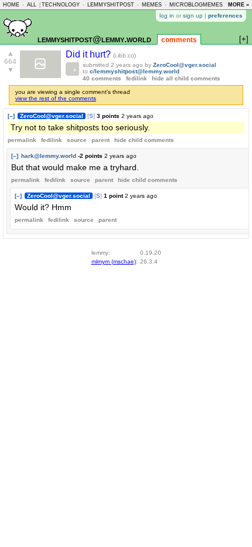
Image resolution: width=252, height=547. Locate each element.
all (31, 5)
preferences (225, 15)
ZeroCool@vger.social (184, 65)
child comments (144, 140)
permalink (22, 140)
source (77, 140)
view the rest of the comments (55, 98)
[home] (17, 42)
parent (100, 140)
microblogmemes (196, 5)
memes (152, 5)
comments (179, 40)
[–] (11, 116)
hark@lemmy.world (48, 156)
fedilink (136, 78)
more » (238, 5)
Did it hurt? (89, 54)
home (11, 5)
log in (166, 15)
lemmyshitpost (110, 5)
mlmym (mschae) (113, 261)
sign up (193, 15)
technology (61, 5)
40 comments (102, 78)
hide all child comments (186, 78)
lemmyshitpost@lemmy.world (94, 39)
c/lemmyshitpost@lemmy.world (134, 71)
